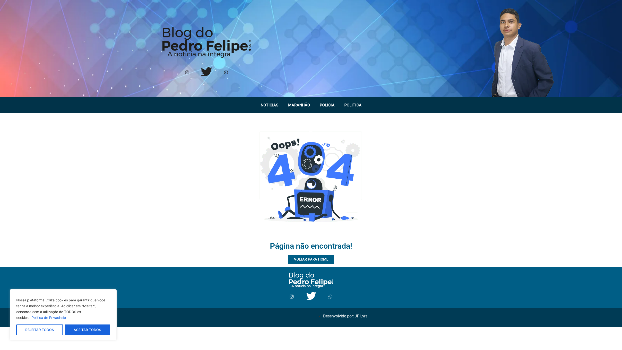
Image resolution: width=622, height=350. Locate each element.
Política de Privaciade (49, 317)
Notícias (269, 105)
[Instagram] (187, 73)
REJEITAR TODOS (39, 330)
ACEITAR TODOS (87, 330)
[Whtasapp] (226, 73)
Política (353, 105)
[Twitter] (206, 73)
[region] (63, 314)
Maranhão (299, 105)
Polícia (327, 105)
